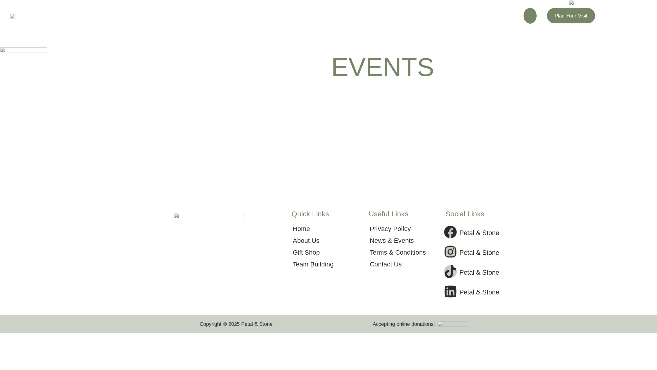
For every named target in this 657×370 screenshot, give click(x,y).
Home (301, 228)
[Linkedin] (450, 291)
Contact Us (386, 264)
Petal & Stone (479, 233)
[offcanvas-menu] (530, 16)
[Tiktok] (450, 271)
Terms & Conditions (398, 252)
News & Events (392, 240)
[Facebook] (450, 232)
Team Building (313, 264)
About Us (306, 240)
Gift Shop (306, 252)
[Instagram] (450, 251)
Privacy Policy (390, 228)
